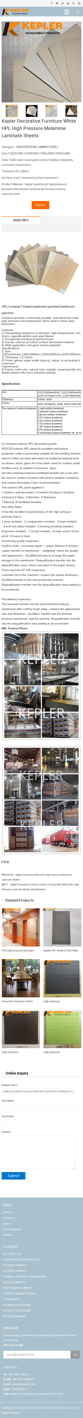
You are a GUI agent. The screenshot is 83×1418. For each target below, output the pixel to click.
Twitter (57, 3)
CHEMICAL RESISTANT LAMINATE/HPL (24, 1276)
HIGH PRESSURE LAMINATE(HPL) (37, 147)
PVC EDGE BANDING (14, 1316)
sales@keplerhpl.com (23, 1384)
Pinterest (73, 3)
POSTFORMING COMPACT (17, 1288)
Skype (78, 3)
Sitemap (7, 1235)
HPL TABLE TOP (12, 1254)
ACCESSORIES (11, 1299)
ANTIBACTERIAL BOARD (17, 1310)
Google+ (62, 3)
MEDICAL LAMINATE (14, 1282)
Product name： (10, 1085)
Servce (6, 1223)
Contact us (9, 1218)
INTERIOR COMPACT (15, 1265)
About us (8, 1212)
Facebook (51, 3)
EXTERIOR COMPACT (15, 1271)
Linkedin (68, 3)
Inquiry (40, 205)
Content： (7, 1132)
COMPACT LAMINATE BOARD (19, 1293)
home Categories (12, 1229)
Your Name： (9, 1100)
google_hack (18, 1389)
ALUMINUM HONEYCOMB (17, 1305)
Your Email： (9, 1116)
